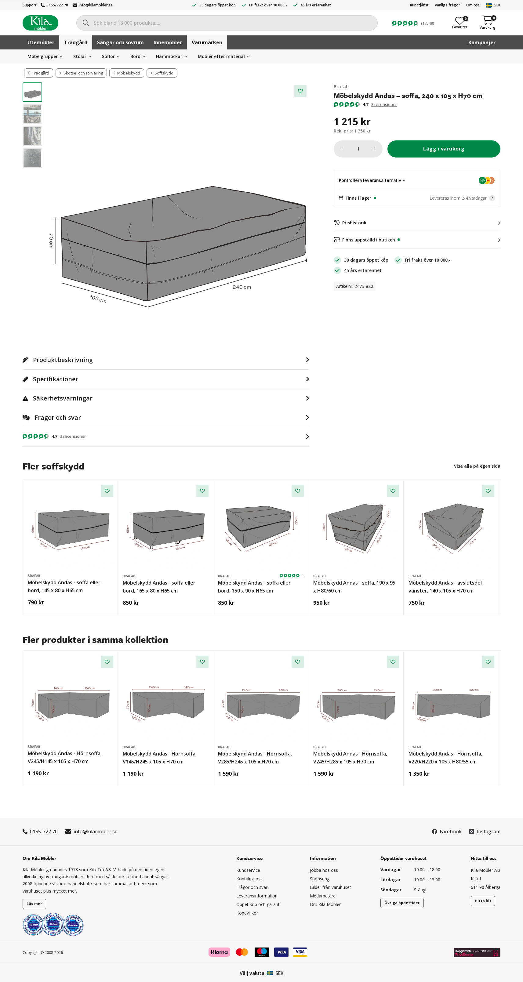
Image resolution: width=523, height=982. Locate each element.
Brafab (341, 86)
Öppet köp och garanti (258, 904)
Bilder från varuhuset (330, 887)
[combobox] (227, 23)
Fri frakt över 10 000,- (268, 5)
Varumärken (207, 42)
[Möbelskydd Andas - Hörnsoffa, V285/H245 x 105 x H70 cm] (261, 698)
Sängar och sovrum (120, 42)
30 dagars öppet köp (217, 5)
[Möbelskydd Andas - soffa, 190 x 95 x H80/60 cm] (356, 528)
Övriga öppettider (402, 902)
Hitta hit (483, 901)
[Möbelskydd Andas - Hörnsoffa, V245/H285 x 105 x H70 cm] (356, 698)
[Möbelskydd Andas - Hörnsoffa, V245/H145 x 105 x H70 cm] (70, 698)
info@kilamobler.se (96, 5)
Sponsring (319, 879)
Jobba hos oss (324, 870)
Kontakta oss (249, 879)
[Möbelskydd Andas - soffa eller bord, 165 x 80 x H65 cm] (166, 528)
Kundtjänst (419, 5)
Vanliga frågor (447, 5)
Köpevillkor (247, 913)
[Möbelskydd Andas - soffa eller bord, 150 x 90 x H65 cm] (261, 528)
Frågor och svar (251, 887)
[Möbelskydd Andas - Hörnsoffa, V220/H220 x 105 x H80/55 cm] (451, 698)
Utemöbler (40, 42)
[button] (417, 198)
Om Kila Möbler (325, 904)
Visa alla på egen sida (477, 466)
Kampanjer (482, 42)
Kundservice (248, 870)
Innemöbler (168, 42)
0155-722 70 (57, 5)
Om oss (473, 5)
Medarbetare (323, 896)
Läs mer (34, 903)
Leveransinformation (257, 896)
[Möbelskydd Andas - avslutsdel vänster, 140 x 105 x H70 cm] (451, 528)
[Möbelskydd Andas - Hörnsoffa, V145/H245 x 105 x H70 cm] (166, 698)
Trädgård (75, 42)
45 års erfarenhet (315, 5)
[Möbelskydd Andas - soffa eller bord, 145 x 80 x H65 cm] (70, 527)
